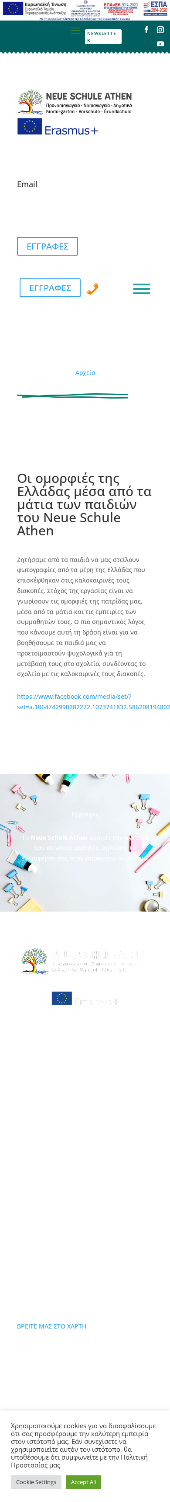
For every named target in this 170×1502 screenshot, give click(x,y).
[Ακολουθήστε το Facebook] (146, 30)
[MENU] (141, 289)
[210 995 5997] (92, 289)
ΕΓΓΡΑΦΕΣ (47, 246)
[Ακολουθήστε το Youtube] (160, 44)
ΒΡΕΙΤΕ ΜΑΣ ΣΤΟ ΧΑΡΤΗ (51, 1326)
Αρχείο (85, 372)
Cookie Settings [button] (36, 1482)
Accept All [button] (83, 1482)
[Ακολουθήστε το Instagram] (160, 30)
